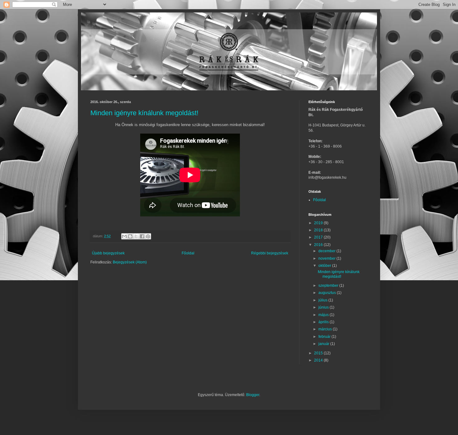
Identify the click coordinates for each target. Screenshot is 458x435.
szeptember (328, 285)
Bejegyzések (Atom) (130, 262)
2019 (319, 223)
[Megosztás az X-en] (136, 236)
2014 (319, 360)
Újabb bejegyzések (108, 253)
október (325, 265)
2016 (319, 245)
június (324, 307)
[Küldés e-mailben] (124, 236)
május (324, 315)
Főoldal (188, 253)
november (327, 258)
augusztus (327, 293)
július (323, 300)
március (325, 329)
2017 (319, 237)
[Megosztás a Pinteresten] (148, 236)
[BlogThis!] (130, 236)
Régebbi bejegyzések (269, 253)
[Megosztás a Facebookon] (142, 236)
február (325, 336)
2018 (319, 230)
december (327, 251)
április (324, 322)
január (324, 344)
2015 (319, 353)
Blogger (252, 395)
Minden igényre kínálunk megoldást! (144, 113)
